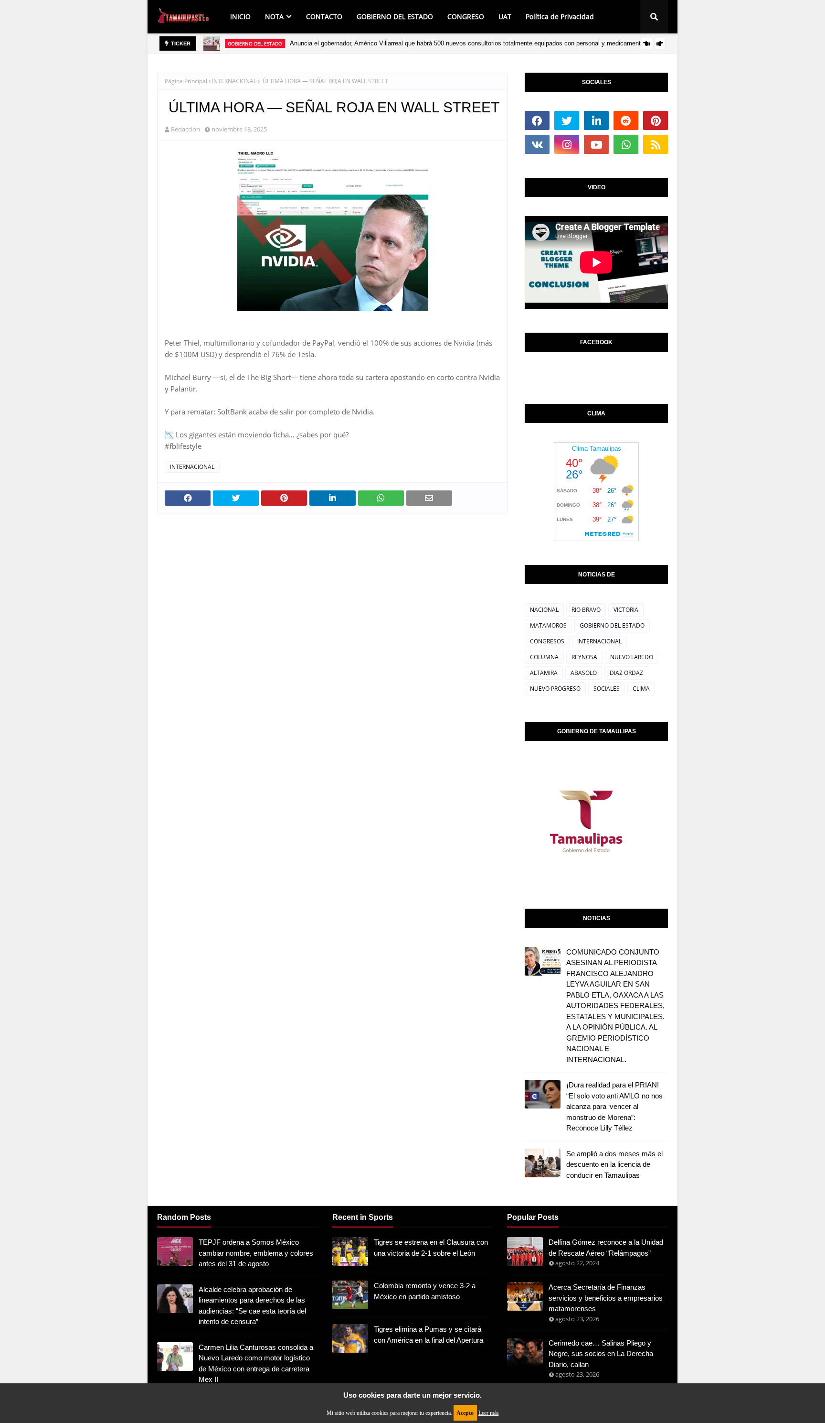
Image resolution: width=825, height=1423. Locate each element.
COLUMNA (544, 657)
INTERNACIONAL (234, 81)
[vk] (537, 144)
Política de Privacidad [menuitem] (560, 16)
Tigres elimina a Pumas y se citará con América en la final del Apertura (428, 1334)
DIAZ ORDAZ (626, 673)
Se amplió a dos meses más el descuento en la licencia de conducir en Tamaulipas (614, 1164)
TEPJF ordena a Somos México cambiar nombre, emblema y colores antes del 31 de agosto (256, 1253)
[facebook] (537, 120)
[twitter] (566, 120)
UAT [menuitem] (504, 16)
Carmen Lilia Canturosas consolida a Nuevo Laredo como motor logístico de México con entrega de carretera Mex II (256, 1363)
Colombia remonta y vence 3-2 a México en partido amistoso (425, 1291)
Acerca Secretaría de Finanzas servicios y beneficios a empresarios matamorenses (606, 1298)
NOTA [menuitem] (274, 16)
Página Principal (186, 81)
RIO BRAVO (586, 610)
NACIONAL (544, 610)
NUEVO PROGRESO (555, 688)
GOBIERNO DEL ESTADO (612, 625)
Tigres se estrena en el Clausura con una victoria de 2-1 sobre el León (431, 1247)
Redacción (185, 129)
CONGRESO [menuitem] (465, 16)
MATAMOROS (548, 625)
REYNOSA (584, 657)
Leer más (488, 1413)
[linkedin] (596, 120)
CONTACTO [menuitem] (324, 16)
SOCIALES (606, 688)
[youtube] (596, 144)
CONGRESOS (547, 641)
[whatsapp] (625, 144)
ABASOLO (584, 673)
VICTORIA (625, 610)
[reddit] (625, 120)
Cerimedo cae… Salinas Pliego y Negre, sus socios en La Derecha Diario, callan (601, 1354)
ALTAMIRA (544, 673)
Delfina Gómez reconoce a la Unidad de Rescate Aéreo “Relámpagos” (606, 1247)
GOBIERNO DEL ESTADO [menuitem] (395, 16)
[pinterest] (655, 120)
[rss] (655, 144)
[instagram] (566, 144)
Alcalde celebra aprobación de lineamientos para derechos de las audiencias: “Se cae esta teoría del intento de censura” (252, 1305)
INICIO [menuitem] (240, 16)
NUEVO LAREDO (631, 657)
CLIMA (641, 688)
